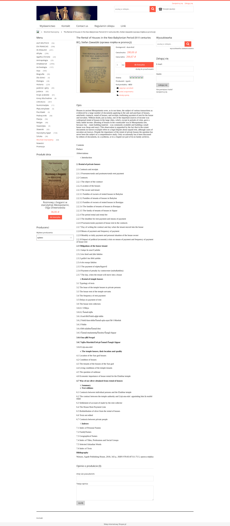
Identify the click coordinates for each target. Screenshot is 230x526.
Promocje (40, 146)
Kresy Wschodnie (44, 98)
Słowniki (40, 129)
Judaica (39, 91)
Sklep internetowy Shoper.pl (115, 524)
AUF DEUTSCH (42, 43)
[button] (124, 88)
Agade (128, 81)
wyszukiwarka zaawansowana (182, 48)
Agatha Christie (43, 57)
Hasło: (159, 74)
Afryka (39, 53)
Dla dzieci (40, 77)
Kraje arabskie (42, 95)
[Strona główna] (66, 12)
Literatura (40, 101)
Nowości (40, 143)
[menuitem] (47, 26)
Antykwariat (41, 63)
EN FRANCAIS (42, 46)
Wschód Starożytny (44, 139)
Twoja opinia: (82, 483)
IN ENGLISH (41, 50)
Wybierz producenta (44, 232)
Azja (38, 70)
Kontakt (39, 518)
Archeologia (41, 67)
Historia (39, 84)
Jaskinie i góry (42, 88)
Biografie (40, 74)
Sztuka (39, 136)
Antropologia (42, 60)
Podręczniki (41, 115)
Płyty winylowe (42, 108)
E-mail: (159, 64)
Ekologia (40, 81)
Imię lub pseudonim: (85, 474)
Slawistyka (41, 126)
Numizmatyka (42, 105)
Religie (39, 122)
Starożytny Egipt (43, 133)
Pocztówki (40, 112)
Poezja (39, 119)
